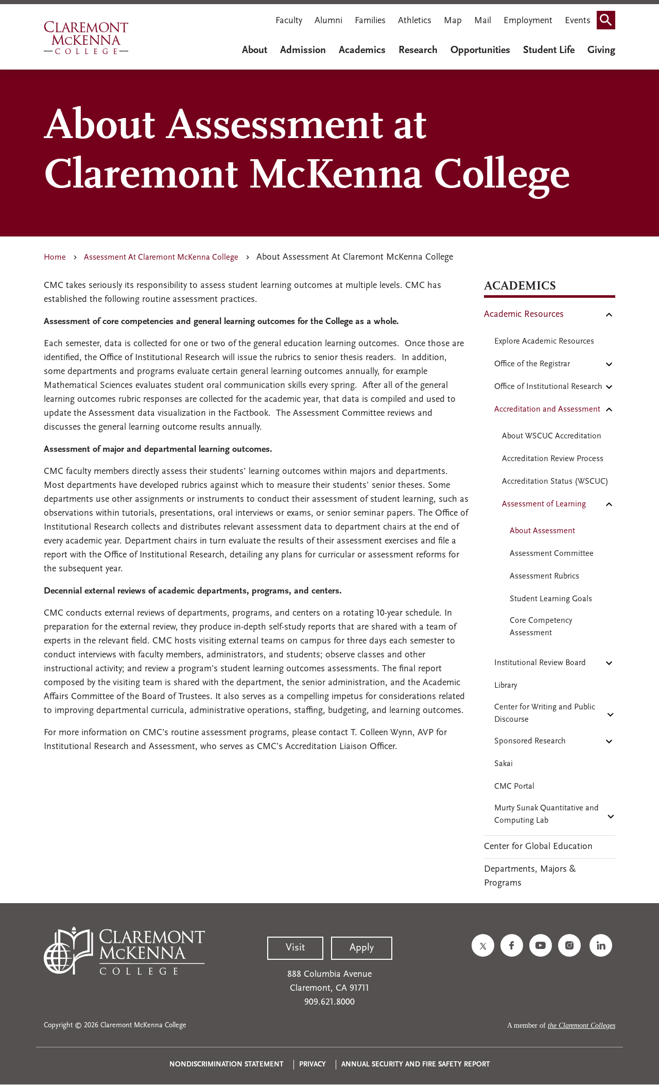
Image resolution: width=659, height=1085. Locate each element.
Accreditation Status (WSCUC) (555, 482)
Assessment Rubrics (544, 576)
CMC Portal (514, 787)
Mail (482, 21)
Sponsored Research (530, 741)
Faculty (288, 21)
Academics (362, 50)
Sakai (503, 764)
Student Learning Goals (551, 599)
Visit (295, 948)
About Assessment (542, 531)
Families (370, 21)
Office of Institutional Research (548, 387)
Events (578, 21)
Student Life (549, 50)
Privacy (312, 1065)
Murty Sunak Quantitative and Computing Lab (546, 814)
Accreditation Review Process (552, 459)
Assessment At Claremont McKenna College (161, 257)
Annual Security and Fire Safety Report (415, 1065)
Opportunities (480, 50)
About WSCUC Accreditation (551, 436)
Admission (303, 50)
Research (418, 50)
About (254, 50)
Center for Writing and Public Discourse (544, 713)
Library (505, 686)
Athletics (414, 21)
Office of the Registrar (532, 364)
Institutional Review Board (540, 663)
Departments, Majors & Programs (530, 876)
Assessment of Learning (544, 504)
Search (609, 22)
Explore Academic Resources (544, 341)
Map (453, 21)
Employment (528, 21)
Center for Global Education (538, 847)
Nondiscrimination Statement (226, 1065)
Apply (362, 948)
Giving (601, 50)
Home (55, 257)
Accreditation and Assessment (547, 409)
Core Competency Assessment (541, 627)
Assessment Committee (552, 554)
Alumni (328, 21)
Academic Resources (524, 314)
